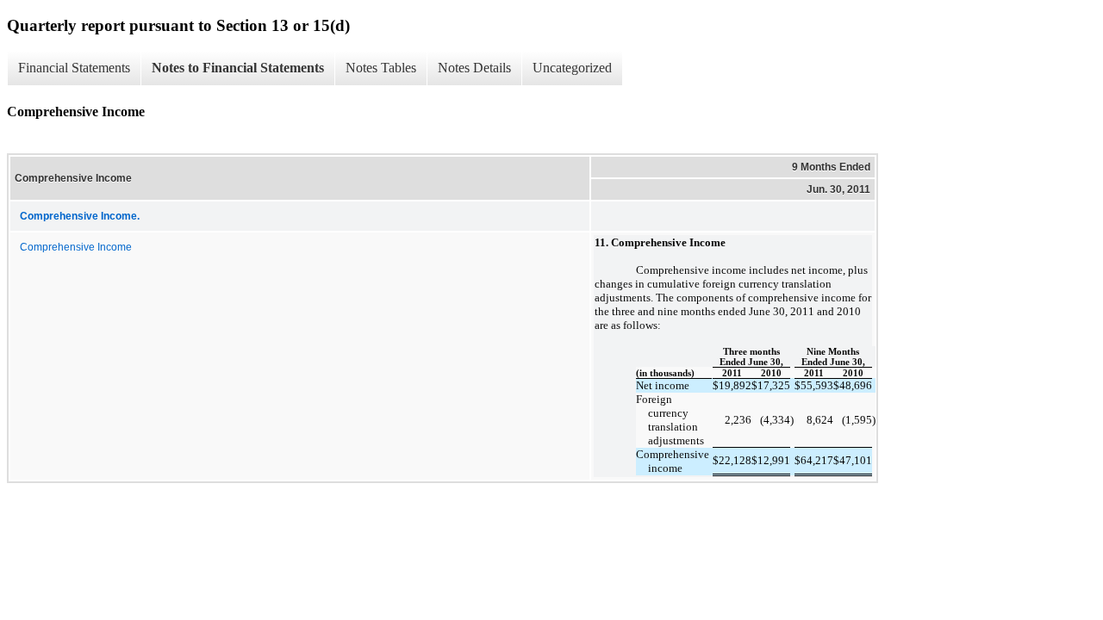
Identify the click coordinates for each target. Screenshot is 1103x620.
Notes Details (474, 67)
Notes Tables (381, 67)
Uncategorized (572, 67)
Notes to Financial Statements (238, 67)
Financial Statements (74, 67)
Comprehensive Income (76, 247)
